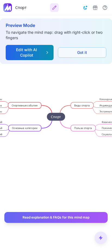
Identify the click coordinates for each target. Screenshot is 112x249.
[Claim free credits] (95, 8)
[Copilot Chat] (101, 238)
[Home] (7, 7)
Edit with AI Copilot (26, 52)
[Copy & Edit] (54, 7)
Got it (82, 52)
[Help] (105, 7)
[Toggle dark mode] (85, 7)
